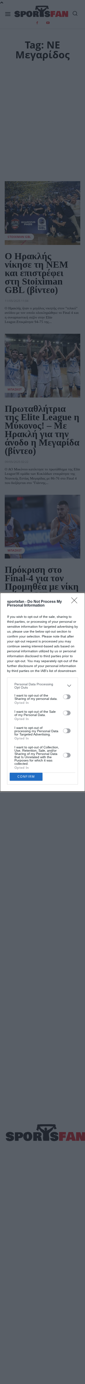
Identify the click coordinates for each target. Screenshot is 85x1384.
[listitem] (42, 686)
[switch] (67, 696)
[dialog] (42, 692)
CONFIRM (26, 776)
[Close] (75, 601)
